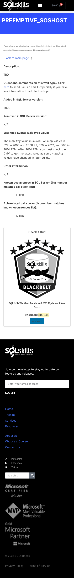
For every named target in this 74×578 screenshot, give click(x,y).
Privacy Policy (14, 565)
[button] (40, 5)
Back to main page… (17, 58)
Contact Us (12, 447)
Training (10, 414)
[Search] (32, 475)
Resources (12, 426)
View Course (37, 321)
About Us (11, 435)
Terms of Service (39, 565)
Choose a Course (16, 441)
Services (10, 420)
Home (9, 409)
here (6, 87)
